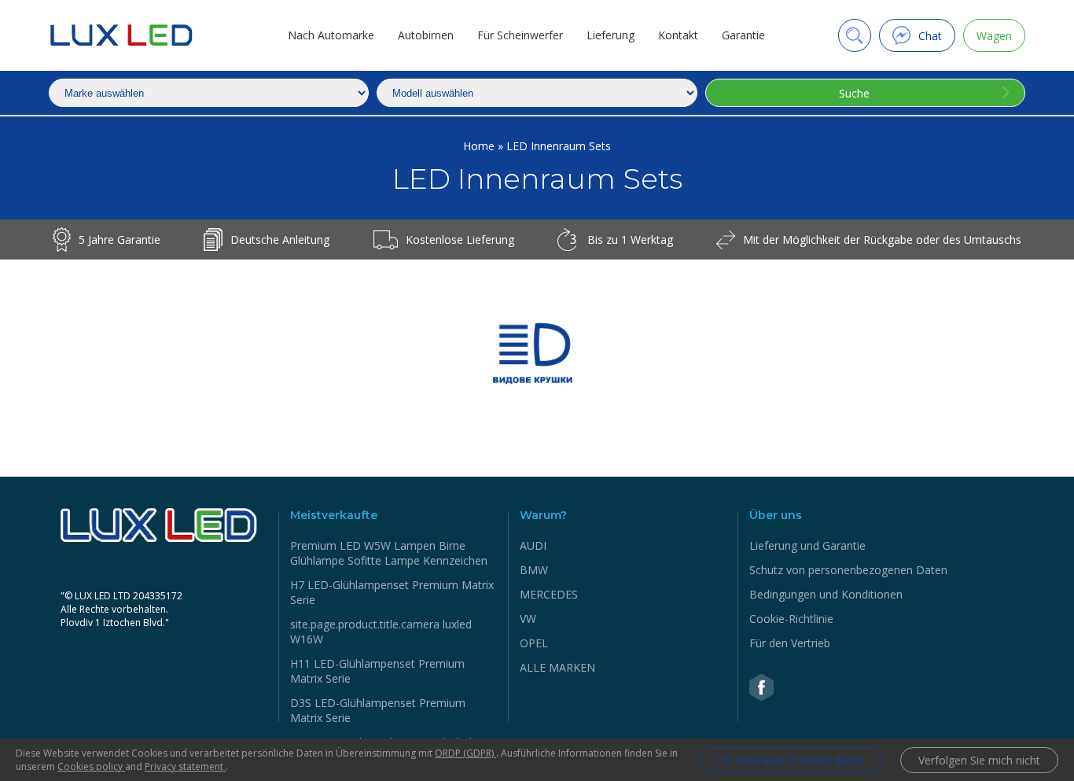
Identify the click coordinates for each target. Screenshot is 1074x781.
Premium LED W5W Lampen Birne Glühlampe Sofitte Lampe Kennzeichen (388, 553)
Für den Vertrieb (789, 642)
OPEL (534, 642)
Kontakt (678, 35)
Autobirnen (426, 35)
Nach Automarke (331, 35)
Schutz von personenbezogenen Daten (848, 569)
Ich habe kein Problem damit (790, 760)
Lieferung (610, 35)
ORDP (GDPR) (465, 753)
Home (480, 145)
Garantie (743, 35)
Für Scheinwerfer (520, 35)
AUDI (533, 545)
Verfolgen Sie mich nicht (979, 760)
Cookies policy (91, 766)
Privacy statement (185, 766)
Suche (854, 93)
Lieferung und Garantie (807, 545)
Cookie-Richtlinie (791, 618)
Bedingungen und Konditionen (826, 594)
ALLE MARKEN (557, 667)
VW (528, 618)
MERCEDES (549, 594)
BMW (534, 569)
